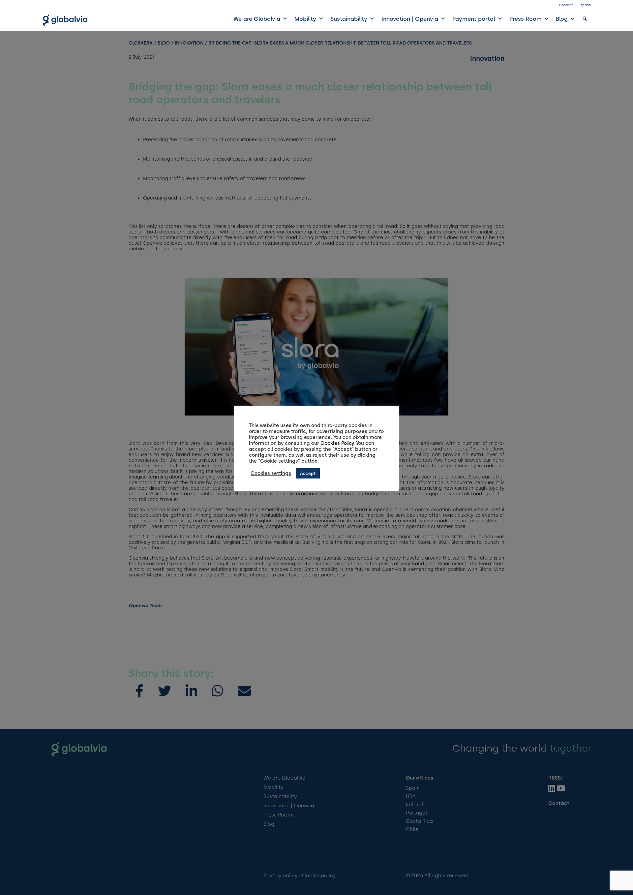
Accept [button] (308, 473)
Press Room (525, 18)
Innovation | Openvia (409, 18)
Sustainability (348, 18)
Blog (562, 18)
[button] (585, 19)
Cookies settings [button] (271, 473)
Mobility (305, 18)
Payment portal (473, 18)
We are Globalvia (256, 18)
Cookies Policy (336, 443)
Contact (566, 5)
